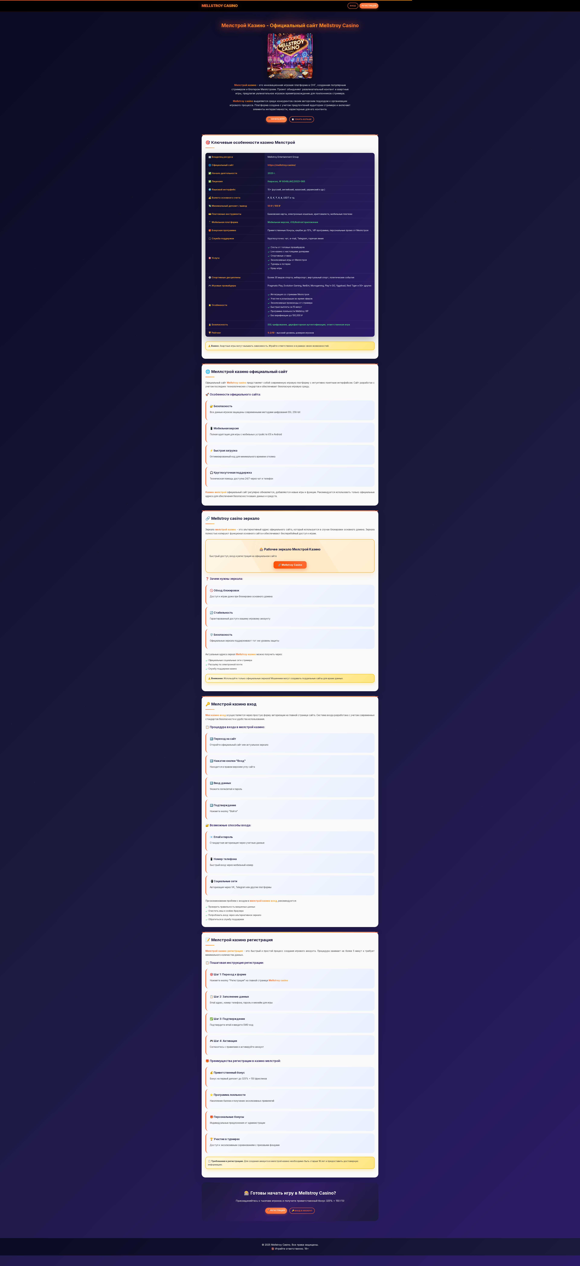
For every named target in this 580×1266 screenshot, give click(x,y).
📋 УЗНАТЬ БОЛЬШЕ (302, 119)
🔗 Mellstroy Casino (290, 564)
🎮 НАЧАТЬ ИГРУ (276, 119)
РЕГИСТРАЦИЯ (369, 6)
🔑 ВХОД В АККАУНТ (302, 1211)
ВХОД (353, 6)
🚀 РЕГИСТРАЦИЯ (276, 1210)
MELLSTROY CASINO (220, 5)
